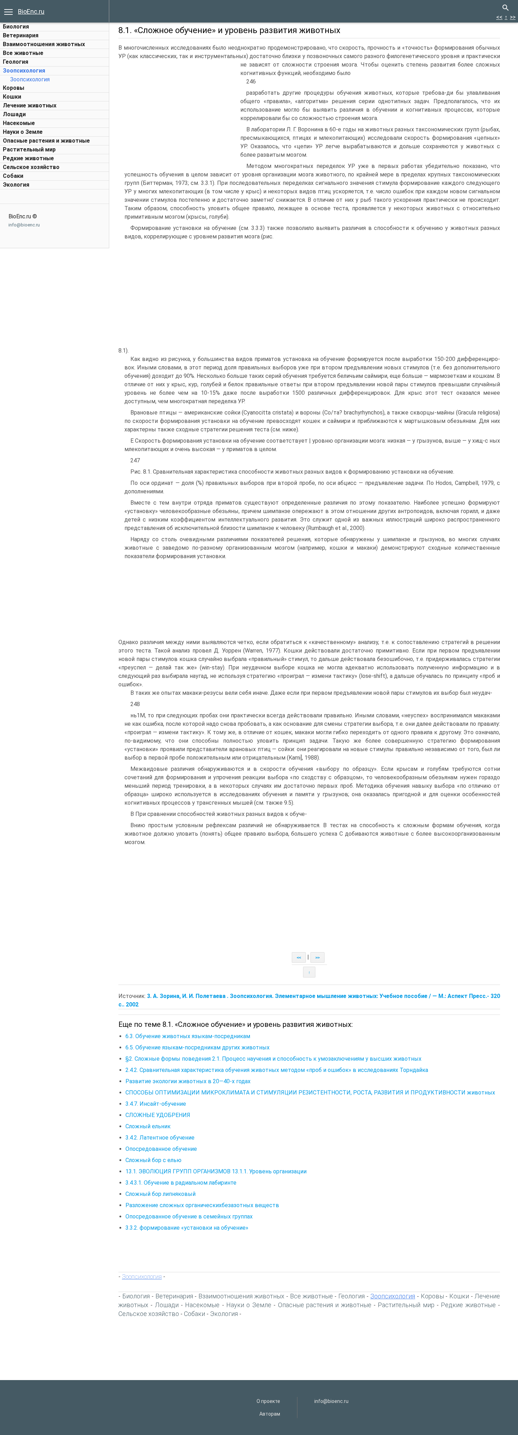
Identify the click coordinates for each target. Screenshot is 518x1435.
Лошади (14, 114)
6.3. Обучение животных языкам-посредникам (187, 1036)
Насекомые (19, 123)
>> (513, 17)
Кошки (12, 96)
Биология (16, 26)
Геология (15, 61)
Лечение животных (29, 105)
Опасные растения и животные (46, 140)
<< (499, 17)
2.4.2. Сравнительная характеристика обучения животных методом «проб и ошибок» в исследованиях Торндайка (276, 1070)
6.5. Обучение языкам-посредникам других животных (197, 1047)
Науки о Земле (23, 132)
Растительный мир (29, 149)
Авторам (269, 1414)
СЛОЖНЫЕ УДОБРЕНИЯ (157, 1115)
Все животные (23, 53)
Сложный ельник (148, 1126)
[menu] (8, 11)
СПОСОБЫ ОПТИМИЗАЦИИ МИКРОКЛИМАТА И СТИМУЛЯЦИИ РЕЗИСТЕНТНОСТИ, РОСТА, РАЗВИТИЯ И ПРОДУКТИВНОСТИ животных (310, 1092)
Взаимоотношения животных (44, 44)
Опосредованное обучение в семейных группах (189, 1216)
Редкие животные (28, 158)
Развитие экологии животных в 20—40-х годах (188, 1081)
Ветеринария (20, 35)
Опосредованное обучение (161, 1149)
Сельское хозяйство (31, 167)
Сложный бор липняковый (160, 1194)
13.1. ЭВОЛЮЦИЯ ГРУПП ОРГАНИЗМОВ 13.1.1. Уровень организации (216, 1171)
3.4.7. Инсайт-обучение (155, 1103)
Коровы (13, 88)
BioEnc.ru (31, 11)
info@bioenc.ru (24, 224)
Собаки (13, 176)
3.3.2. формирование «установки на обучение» (186, 1227)
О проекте (268, 1401)
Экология (16, 184)
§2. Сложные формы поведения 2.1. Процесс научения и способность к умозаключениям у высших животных (273, 1058)
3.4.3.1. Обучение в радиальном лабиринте (180, 1182)
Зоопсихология (24, 70)
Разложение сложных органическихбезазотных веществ (202, 1205)
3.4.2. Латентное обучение (160, 1137)
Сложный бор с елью (153, 1160)
